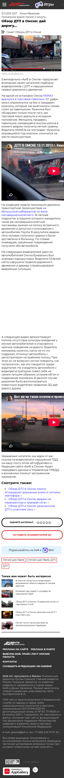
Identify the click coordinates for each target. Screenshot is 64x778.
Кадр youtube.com (12, 73)
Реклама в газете (43, 649)
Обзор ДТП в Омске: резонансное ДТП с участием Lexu (30, 507)
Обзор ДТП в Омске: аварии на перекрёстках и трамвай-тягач (28, 501)
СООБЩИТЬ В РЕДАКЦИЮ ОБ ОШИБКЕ (27, 666)
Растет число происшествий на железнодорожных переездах (32, 624)
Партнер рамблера (31, 762)
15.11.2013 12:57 (9, 13)
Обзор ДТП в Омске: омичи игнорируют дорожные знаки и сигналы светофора (32, 492)
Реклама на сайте (15, 649)
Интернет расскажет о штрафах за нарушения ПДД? (33, 592)
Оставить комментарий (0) (32, 534)
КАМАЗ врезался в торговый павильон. (27, 97)
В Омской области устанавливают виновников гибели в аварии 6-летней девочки (35, 583)
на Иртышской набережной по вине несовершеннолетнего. (24, 212)
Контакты (10, 661)
